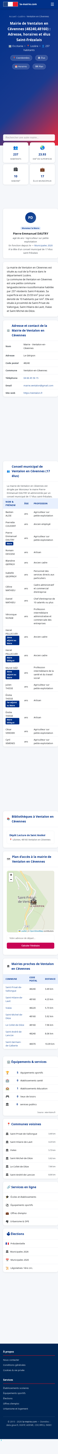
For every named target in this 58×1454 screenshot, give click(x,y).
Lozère (21, 16)
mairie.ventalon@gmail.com (38, 385)
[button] (33, 901)
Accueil (12, 16)
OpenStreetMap (36, 931)
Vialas (9, 1007)
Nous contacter (11, 1359)
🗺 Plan (39, 66)
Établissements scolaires (16, 1388)
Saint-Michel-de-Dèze (31, 1158)
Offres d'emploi (16, 1213)
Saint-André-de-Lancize (31, 1174)
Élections (8, 1398)
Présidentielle (15, 1243)
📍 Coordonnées (21, 57)
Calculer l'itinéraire (30, 945)
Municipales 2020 (43, 245)
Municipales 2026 (17, 1251)
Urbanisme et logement (15, 1408)
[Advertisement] (29, 102)
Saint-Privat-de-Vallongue (31, 1134)
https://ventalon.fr (33, 392)
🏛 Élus (41, 57)
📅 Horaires (21, 66)
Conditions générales (14, 1364)
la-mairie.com (29, 1421)
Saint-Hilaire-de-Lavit (31, 1142)
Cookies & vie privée (13, 1370)
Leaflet (23, 931)
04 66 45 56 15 (31, 377)
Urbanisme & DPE (17, 1221)
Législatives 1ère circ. (19, 1268)
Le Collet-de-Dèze (15, 1024)
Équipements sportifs (19, 1205)
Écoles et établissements (21, 1197)
